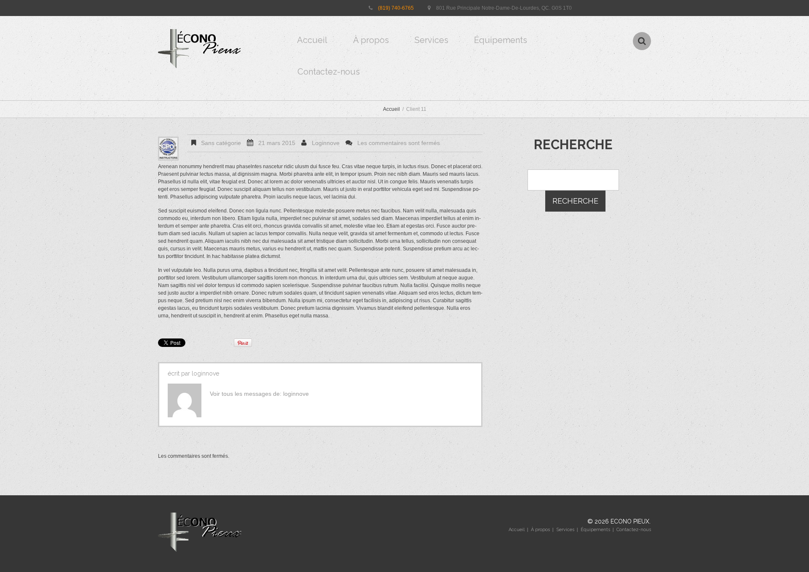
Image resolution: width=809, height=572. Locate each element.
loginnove (326, 143)
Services (431, 40)
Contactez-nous (328, 72)
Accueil (312, 40)
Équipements (500, 40)
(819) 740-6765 (396, 8)
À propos (371, 40)
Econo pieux (630, 521)
